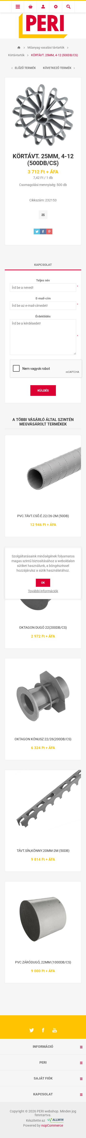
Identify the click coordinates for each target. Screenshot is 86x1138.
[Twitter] (31, 1030)
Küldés (43, 390)
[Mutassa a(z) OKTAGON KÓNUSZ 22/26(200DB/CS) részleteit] (43, 696)
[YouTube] (54, 1030)
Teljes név (43, 280)
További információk (43, 591)
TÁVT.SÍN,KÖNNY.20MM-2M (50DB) (43, 851)
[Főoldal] (18, 47)
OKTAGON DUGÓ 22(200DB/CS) (43, 627)
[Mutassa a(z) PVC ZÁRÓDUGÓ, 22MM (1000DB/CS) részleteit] (43, 919)
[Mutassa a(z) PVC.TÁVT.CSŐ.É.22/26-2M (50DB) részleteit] (43, 472)
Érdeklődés (43, 316)
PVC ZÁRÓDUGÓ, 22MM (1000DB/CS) (43, 962)
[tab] (43, 264)
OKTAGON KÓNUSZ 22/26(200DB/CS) (43, 739)
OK (43, 582)
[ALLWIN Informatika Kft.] (55, 1120)
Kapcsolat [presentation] (43, 264)
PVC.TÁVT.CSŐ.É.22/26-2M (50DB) (43, 516)
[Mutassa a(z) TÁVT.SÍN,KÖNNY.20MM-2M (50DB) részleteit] (43, 807)
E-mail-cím (43, 298)
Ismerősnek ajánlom (43, 214)
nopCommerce (52, 1125)
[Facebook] (43, 1030)
